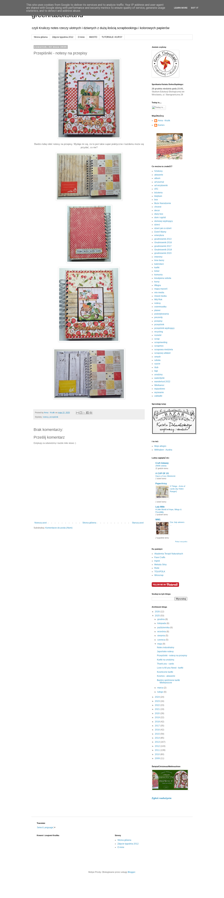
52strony (158, 171)
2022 (157, 705)
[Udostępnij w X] (84, 412)
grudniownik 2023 (163, 253)
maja (160, 644)
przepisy (158, 321)
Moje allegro (160, 446)
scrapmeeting (160, 342)
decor (157, 210)
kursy (156, 281)
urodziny (158, 374)
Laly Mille (160, 507)
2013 (157, 742)
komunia (158, 274)
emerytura (159, 235)
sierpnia (161, 635)
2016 (157, 729)
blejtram (158, 196)
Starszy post (138, 523)
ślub (156, 367)
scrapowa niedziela (163, 349)
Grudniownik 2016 (163, 242)
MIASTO (93, 37)
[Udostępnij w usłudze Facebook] (87, 412)
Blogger (131, 872)
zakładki (158, 396)
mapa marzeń (160, 289)
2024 (157, 697)
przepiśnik (54, 417)
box (156, 199)
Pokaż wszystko (181, 542)
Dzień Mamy (160, 232)
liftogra (157, 285)
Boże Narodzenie (162, 203)
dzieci (157, 224)
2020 (157, 713)
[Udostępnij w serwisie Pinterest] (91, 412)
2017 (157, 725)
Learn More (180, 8)
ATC (156, 189)
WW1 (157, 519)
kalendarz (159, 264)
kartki (156, 267)
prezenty (158, 317)
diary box (158, 214)
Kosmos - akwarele (166, 676)
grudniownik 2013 (163, 239)
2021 (157, 709)
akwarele (158, 175)
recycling (158, 331)
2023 (157, 701)
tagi (156, 371)
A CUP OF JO (162, 473)
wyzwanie (159, 392)
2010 (157, 754)
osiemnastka (160, 306)
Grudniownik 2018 (163, 249)
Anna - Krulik (164, 120)
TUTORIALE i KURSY (112, 37)
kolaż (156, 271)
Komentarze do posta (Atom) (58, 528)
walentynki (159, 378)
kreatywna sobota (162, 278)
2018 (157, 721)
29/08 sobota (160, 466)
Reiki (156, 568)
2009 (157, 758)
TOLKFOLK (159, 571)
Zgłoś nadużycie (162, 798)
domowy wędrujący (163, 221)
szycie (157, 363)
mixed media (160, 296)
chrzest (157, 207)
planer (157, 310)
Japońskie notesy (165, 651)
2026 (157, 611)
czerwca (161, 640)
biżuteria (158, 192)
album (157, 178)
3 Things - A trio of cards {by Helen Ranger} (177, 488)
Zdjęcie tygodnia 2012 (62, 37)
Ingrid (157, 561)
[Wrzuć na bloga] (81, 412)
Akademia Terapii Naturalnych (168, 553)
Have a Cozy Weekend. (165, 476)
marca (160, 687)
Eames (161, 125)
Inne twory (159, 260)
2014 (157, 738)
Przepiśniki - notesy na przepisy (172, 655)
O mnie (81, 37)
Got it (194, 8)
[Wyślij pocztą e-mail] (77, 412)
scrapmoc (159, 346)
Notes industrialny (165, 647)
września (161, 631)
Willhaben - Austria (163, 450)
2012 (157, 746)
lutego (160, 692)
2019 (157, 717)
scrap (157, 339)
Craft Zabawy (162, 463)
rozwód (157, 335)
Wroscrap (158, 575)
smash (157, 356)
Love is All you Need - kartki (170, 668)
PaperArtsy (161, 483)
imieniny (158, 257)
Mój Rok (158, 299)
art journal (159, 182)
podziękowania (161, 314)
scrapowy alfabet (162, 353)
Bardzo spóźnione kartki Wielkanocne (168, 681)
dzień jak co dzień (163, 228)
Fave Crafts (159, 557)
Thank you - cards (165, 664)
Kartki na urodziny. (165, 659)
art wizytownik (161, 185)
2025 (157, 615)
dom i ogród (160, 217)
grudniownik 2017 (163, 246)
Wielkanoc (159, 385)
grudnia (161, 619)
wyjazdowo (159, 389)
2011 (157, 750)
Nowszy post (40, 523)
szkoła (157, 360)
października (163, 627)
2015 (157, 734)
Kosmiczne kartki (165, 672)
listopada (162, 623)
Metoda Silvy (160, 564)
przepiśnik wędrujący (164, 328)
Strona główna (41, 37)
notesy (45, 417)
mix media (159, 292)
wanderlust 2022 (162, 381)
